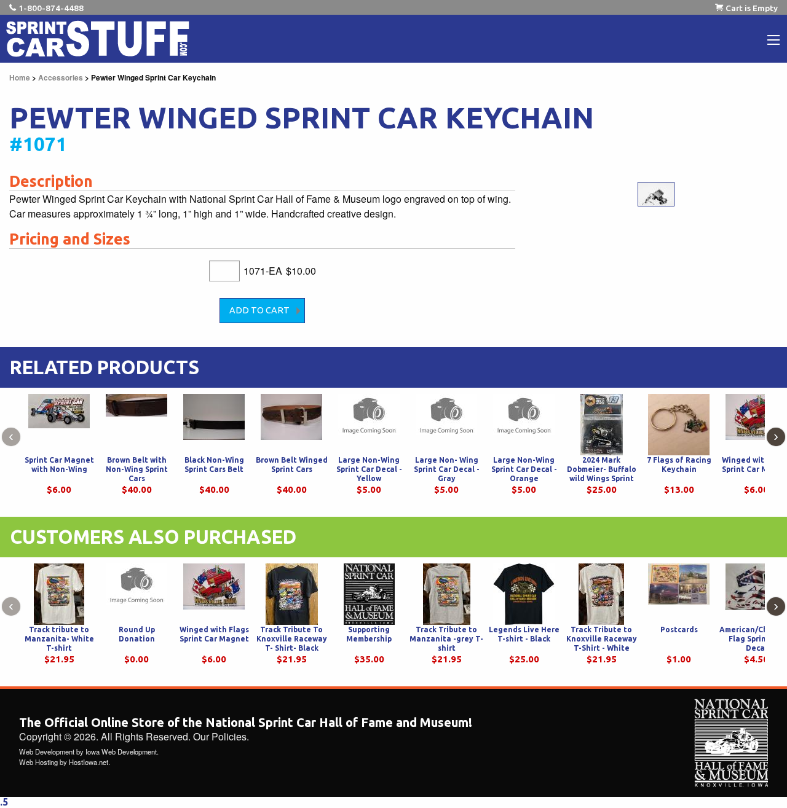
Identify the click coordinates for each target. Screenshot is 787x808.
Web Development (46, 751)
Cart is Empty (752, 8)
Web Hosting (38, 762)
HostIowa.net (88, 762)
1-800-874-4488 (51, 8)
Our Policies (220, 736)
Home (19, 77)
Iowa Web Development (121, 751)
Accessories (60, 77)
